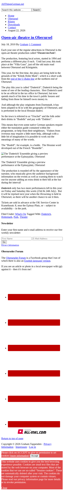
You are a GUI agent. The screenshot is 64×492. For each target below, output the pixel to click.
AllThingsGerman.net (12, 4)
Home (11, 15)
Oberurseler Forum (16, 257)
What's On (20, 214)
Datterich (46, 214)
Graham (24, 44)
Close (4, 487)
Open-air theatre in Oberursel (26, 37)
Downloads (14, 24)
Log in (32, 447)
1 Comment (35, 44)
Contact (12, 27)
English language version (37, 260)
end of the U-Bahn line (22, 78)
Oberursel (13, 18)
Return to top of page (12, 438)
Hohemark (6, 217)
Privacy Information (10, 245)
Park (16, 217)
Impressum (21, 447)
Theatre (24, 217)
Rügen (11, 21)
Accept (34, 456)
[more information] (19, 455)
